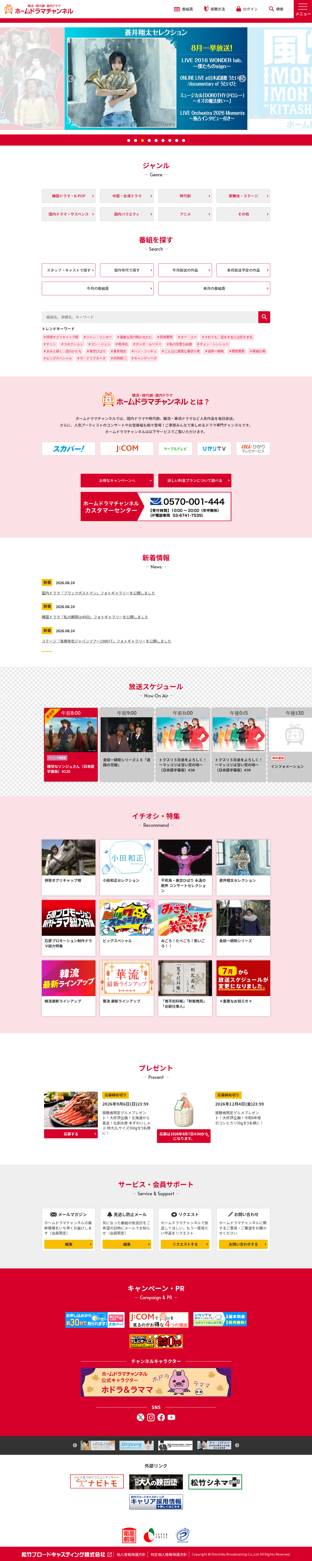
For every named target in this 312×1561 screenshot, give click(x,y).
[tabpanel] (156, 78)
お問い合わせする (243, 1244)
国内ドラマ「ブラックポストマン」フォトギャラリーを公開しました (98, 593)
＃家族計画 (257, 351)
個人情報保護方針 (131, 1554)
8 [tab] (176, 140)
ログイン (250, 9)
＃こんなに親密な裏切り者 (180, 351)
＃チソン (49, 344)
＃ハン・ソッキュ (144, 351)
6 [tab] (163, 140)
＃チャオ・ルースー (147, 344)
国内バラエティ (127, 214)
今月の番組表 (98, 288)
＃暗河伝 (121, 344)
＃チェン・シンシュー (213, 344)
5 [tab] (156, 140)
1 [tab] (128, 140)
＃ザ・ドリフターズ (91, 358)
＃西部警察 (237, 351)
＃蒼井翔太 (118, 351)
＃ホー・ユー (187, 337)
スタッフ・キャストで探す (69, 270)
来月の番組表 (214, 288)
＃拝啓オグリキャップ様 (60, 337)
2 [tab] (135, 140)
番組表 (187, 9)
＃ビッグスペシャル (57, 358)
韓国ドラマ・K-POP (68, 195)
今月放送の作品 (185, 270)
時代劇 (185, 195)
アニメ (185, 214)
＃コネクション (72, 344)
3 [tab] (142, 140)
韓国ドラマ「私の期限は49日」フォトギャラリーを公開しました (95, 617)
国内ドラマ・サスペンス (69, 214)
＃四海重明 (165, 337)
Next (237, 1445)
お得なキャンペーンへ (117, 480)
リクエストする (185, 1244)
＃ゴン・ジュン (99, 344)
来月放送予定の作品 (243, 270)
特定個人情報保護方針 (169, 1554)
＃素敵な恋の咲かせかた (134, 337)
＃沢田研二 (118, 358)
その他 (243, 214)
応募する (71, 1134)
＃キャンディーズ (144, 358)
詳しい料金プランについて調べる (194, 480)
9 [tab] (183, 140)
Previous (75, 1445)
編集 (68, 1244)
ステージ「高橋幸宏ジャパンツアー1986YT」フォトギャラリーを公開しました (106, 641)
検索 (279, 9)
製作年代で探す (127, 270)
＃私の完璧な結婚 (179, 344)
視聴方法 (217, 9)
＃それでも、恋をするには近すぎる (227, 337)
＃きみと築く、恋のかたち (62, 351)
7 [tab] (169, 140)
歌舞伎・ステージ (243, 195)
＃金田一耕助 (214, 351)
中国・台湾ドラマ (127, 195)
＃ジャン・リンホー (97, 337)
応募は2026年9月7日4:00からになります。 (183, 1136)
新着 (47, 582)
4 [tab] (149, 140)
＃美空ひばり (96, 351)
